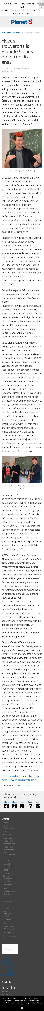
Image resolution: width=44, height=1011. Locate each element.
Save (22, 802)
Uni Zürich (6, 994)
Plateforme (7, 838)
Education (8, 884)
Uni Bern (5, 991)
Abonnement (10, 831)
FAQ (5, 898)
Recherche (7, 835)
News (23, 785)
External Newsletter (13, 32)
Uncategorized (29, 785)
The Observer (9, 829)
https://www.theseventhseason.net (20, 779)
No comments (8, 71)
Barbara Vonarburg (22, 68)
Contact (7, 923)
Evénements (7, 905)
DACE (6, 870)
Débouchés (7, 901)
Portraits (7, 932)
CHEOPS (7, 860)
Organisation (9, 919)
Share (6, 802)
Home (4, 32)
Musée (6, 888)
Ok (22, 1008)
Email (38, 802)
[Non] (41, 1003)
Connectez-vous (9, 936)
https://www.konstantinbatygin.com (21, 776)
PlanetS (6, 823)
